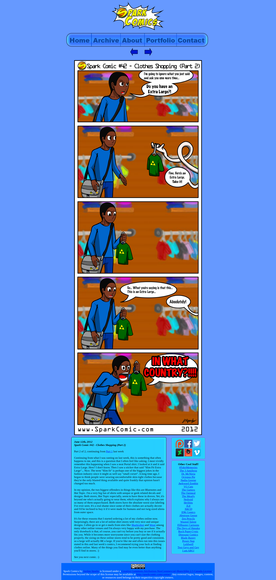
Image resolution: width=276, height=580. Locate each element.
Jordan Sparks (91, 571)
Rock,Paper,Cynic (188, 531)
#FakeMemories (188, 467)
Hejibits (188, 502)
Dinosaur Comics (188, 534)
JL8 (188, 505)
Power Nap (188, 541)
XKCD (188, 509)
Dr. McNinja (188, 473)
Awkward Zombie (188, 483)
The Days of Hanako (188, 528)
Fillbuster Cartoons (188, 525)
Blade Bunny (188, 537)
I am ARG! (188, 550)
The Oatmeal (188, 493)
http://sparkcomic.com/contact (153, 574)
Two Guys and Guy (188, 547)
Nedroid (188, 499)
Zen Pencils (188, 518)
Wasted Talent (188, 521)
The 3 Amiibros (188, 470)
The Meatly (188, 496)
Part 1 (109, 451)
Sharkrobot (137, 525)
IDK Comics (188, 512)
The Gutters (188, 489)
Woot (153, 525)
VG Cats (188, 486)
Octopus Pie (188, 477)
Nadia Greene (188, 480)
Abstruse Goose (188, 515)
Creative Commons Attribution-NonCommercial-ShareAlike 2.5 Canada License (167, 571)
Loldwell (188, 544)
